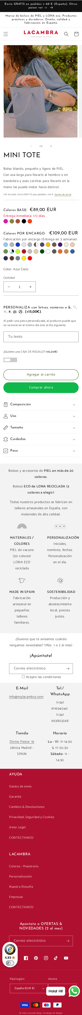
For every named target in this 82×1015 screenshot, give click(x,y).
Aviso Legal (17, 827)
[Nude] (72, 244)
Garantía (15, 796)
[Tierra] (60, 251)
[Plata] (12, 244)
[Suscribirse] (68, 668)
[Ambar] (48, 244)
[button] (6, 34)
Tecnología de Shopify (52, 1013)
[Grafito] (54, 251)
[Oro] (36, 251)
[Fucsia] (5, 221)
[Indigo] (17, 244)
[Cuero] (17, 221)
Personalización (20, 876)
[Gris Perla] (30, 244)
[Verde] (5, 251)
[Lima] (17, 251)
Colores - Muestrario (24, 866)
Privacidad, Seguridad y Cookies (31, 817)
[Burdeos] (24, 251)
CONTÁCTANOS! (21, 838)
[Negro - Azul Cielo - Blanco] (12, 251)
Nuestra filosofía (21, 887)
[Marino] (5, 258)
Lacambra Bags (35, 1013)
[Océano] (17, 258)
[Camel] (66, 251)
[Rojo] (30, 258)
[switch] (10, 963)
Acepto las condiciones (43, 677)
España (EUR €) (25, 988)
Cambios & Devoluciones (26, 807)
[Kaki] (12, 221)
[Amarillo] (24, 258)
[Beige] (66, 244)
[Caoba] (12, 258)
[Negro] (24, 221)
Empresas (16, 897)
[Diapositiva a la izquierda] (31, 146)
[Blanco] (48, 251)
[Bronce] (54, 244)
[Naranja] (30, 221)
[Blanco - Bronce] (36, 244)
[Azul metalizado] (42, 244)
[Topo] (30, 251)
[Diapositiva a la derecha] (51, 146)
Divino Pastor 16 (22, 742)
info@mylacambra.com (26, 697)
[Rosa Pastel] (24, 244)
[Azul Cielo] (5, 244)
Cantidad (9, 278)
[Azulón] (72, 251)
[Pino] (42, 251)
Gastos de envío (63, 194)
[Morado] (60, 244)
